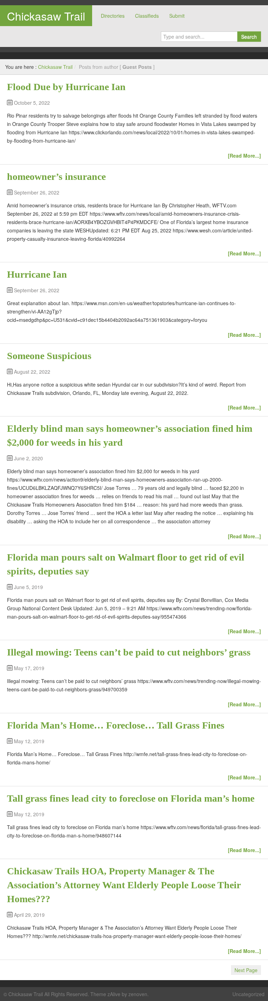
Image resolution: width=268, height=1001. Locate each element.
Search (249, 36)
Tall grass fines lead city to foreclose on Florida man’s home (130, 798)
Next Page (246, 970)
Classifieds (147, 15)
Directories (113, 15)
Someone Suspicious (49, 355)
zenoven (137, 994)
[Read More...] (244, 155)
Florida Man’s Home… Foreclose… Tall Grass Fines (115, 725)
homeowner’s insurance (56, 176)
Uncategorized (248, 994)
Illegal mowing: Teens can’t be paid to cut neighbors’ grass (129, 652)
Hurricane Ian (37, 274)
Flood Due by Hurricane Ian (66, 86)
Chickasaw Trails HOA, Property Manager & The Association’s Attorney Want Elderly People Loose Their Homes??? (123, 885)
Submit (177, 15)
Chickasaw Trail (46, 16)
